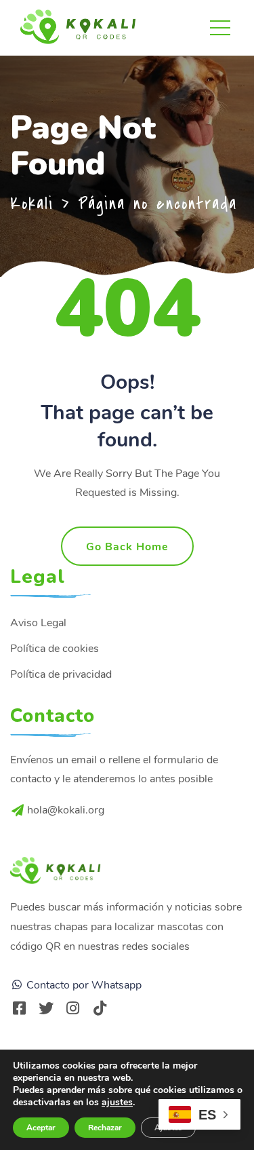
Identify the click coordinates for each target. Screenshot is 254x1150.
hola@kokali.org (65, 810)
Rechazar (105, 1127)
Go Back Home (127, 546)
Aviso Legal (38, 622)
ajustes (117, 1102)
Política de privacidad (61, 674)
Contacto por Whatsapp (83, 985)
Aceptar (41, 1127)
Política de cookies (54, 648)
